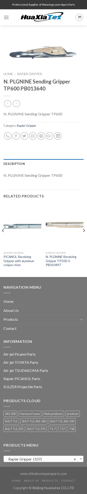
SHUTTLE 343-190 (62, 421)
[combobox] (43, 459)
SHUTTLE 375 (36, 429)
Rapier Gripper (29, 74)
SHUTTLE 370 (14, 429)
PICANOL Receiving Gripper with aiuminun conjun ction (18, 261)
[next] (83, 240)
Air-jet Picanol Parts (19, 354)
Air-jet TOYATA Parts (20, 362)
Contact (9, 328)
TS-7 (52, 429)
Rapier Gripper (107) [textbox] (42, 459)
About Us (11, 310)
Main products (53, 414)
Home (8, 74)
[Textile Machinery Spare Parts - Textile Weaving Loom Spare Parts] (42, 17)
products (72, 414)
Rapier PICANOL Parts (21, 378)
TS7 (62, 429)
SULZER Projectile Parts (22, 386)
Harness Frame (30, 414)
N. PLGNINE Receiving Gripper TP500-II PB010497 (61, 261)
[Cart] (79, 17)
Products (10, 319)
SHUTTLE (11, 421)
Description (14, 164)
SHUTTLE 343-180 (34, 421)
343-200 (10, 414)
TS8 (71, 429)
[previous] (3, 240)
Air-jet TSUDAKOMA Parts (25, 370)
